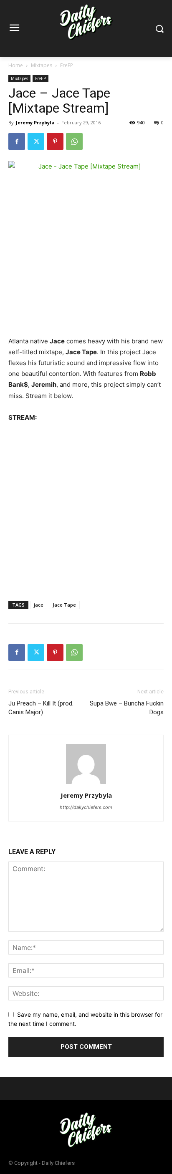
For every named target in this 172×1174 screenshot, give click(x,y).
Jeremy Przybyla (35, 122)
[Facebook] (16, 141)
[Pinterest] (55, 141)
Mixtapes (41, 65)
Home (15, 65)
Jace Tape (64, 605)
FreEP (66, 65)
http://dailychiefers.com (86, 807)
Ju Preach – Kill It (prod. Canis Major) (40, 708)
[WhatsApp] (74, 141)
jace (38, 605)
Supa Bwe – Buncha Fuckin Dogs (127, 708)
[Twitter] (36, 141)
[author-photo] (86, 783)
